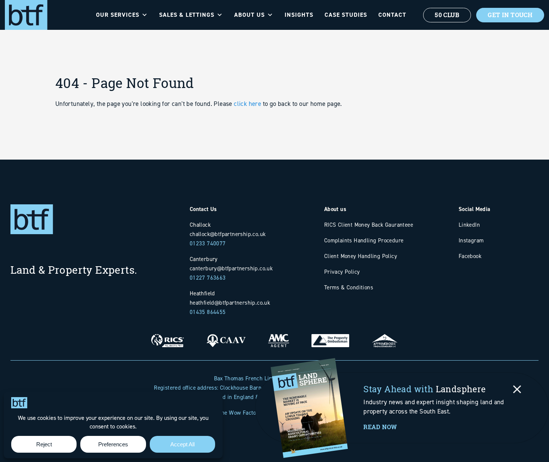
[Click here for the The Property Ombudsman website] (330, 335)
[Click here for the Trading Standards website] (384, 335)
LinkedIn (469, 224)
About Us (249, 15)
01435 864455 (208, 311)
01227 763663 (208, 277)
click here (247, 103)
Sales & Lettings (186, 15)
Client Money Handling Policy (360, 256)
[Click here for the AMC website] (278, 335)
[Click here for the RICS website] (167, 335)
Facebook (470, 256)
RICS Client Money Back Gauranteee (368, 224)
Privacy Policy (342, 271)
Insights (299, 15)
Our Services (117, 15)
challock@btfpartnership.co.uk (228, 234)
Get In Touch (510, 15)
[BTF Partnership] (26, 14)
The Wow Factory (239, 412)
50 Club (447, 15)
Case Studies (346, 15)
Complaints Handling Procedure (364, 240)
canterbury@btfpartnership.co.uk (231, 268)
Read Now (380, 427)
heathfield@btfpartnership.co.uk (230, 302)
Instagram (471, 240)
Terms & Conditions (348, 287)
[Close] (517, 389)
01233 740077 (208, 243)
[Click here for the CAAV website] (226, 335)
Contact (392, 15)
